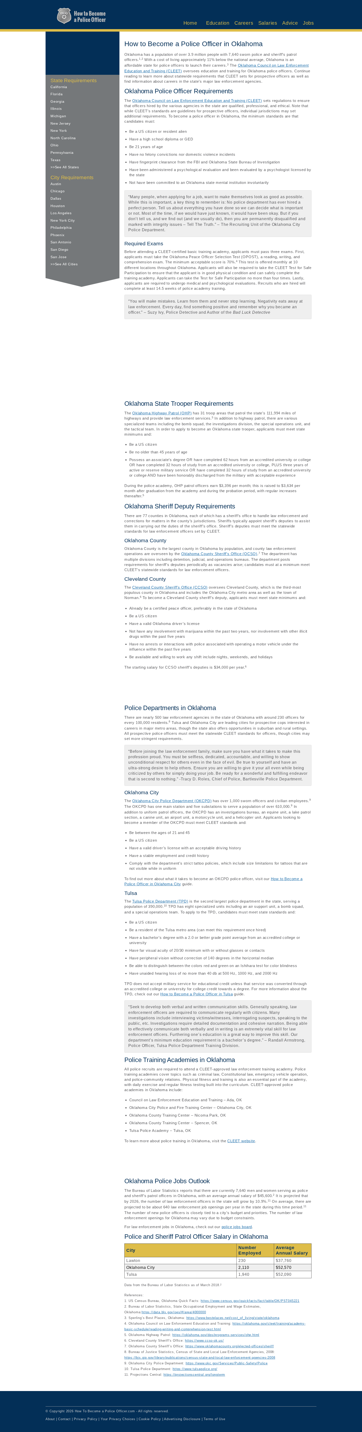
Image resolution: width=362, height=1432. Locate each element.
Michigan (58, 116)
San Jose (58, 257)
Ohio (54, 145)
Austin (55, 184)
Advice (290, 23)
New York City (62, 220)
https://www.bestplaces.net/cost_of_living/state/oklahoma (233, 1318)
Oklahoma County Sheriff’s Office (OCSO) (219, 554)
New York (58, 131)
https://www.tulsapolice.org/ (195, 1369)
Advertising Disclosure (182, 1419)
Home (190, 23)
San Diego (59, 250)
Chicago (57, 191)
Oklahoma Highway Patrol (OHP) (162, 413)
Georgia (57, 101)
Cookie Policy (150, 1419)
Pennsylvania (62, 153)
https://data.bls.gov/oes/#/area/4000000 (174, 1312)
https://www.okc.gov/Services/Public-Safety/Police (227, 1363)
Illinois (56, 109)
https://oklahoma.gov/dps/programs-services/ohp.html (215, 1335)
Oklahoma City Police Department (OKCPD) (172, 801)
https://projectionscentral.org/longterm (194, 1374)
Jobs (308, 23)
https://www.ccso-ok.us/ (204, 1340)
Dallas (55, 198)
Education (218, 23)
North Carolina (63, 138)
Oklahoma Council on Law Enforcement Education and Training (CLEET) (197, 100)
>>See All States (64, 167)
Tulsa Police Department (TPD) (160, 901)
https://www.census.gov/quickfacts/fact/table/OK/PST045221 (250, 1301)
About (50, 1419)
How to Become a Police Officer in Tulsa (196, 994)
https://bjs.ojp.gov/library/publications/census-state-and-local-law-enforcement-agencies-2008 (199, 1357)
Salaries (267, 23)
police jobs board (237, 1227)
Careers (243, 23)
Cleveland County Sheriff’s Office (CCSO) (170, 587)
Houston (57, 206)
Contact (64, 1419)
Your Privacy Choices (118, 1419)
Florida (56, 94)
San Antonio (60, 242)
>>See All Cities (64, 264)
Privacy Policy (85, 1419)
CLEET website (241, 1141)
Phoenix (57, 235)
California (58, 87)
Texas (55, 160)
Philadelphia (61, 228)
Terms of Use (214, 1419)
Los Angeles (61, 213)
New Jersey (60, 123)
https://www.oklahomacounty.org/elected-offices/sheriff (229, 1346)
